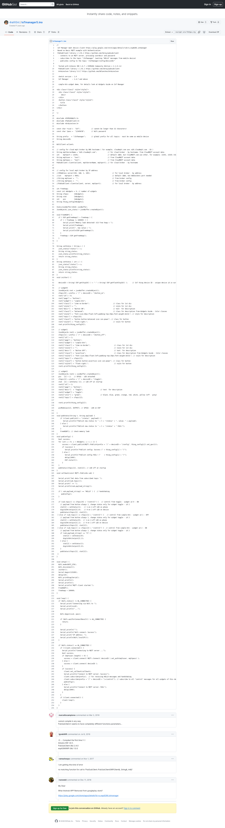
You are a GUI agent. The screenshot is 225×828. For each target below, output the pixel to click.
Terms (78, 821)
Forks (55, 32)
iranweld (63, 780)
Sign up (218, 4)
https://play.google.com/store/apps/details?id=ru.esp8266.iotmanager (88, 795)
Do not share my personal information (156, 821)
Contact (124, 821)
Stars (40, 32)
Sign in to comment (132, 808)
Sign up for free (59, 808)
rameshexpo (64, 759)
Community (109, 821)
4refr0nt (14, 22)
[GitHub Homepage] (56, 821)
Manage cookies (135, 821)
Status (100, 821)
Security (93, 821)
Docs (117, 821)
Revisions (24, 32)
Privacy (85, 821)
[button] (199, 32)
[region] (112, 376)
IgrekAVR (63, 734)
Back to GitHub (72, 4)
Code (10, 32)
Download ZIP (214, 32)
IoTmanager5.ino (32, 22)
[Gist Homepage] (9, 4)
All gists (60, 4)
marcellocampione (67, 715)
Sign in (207, 4)
